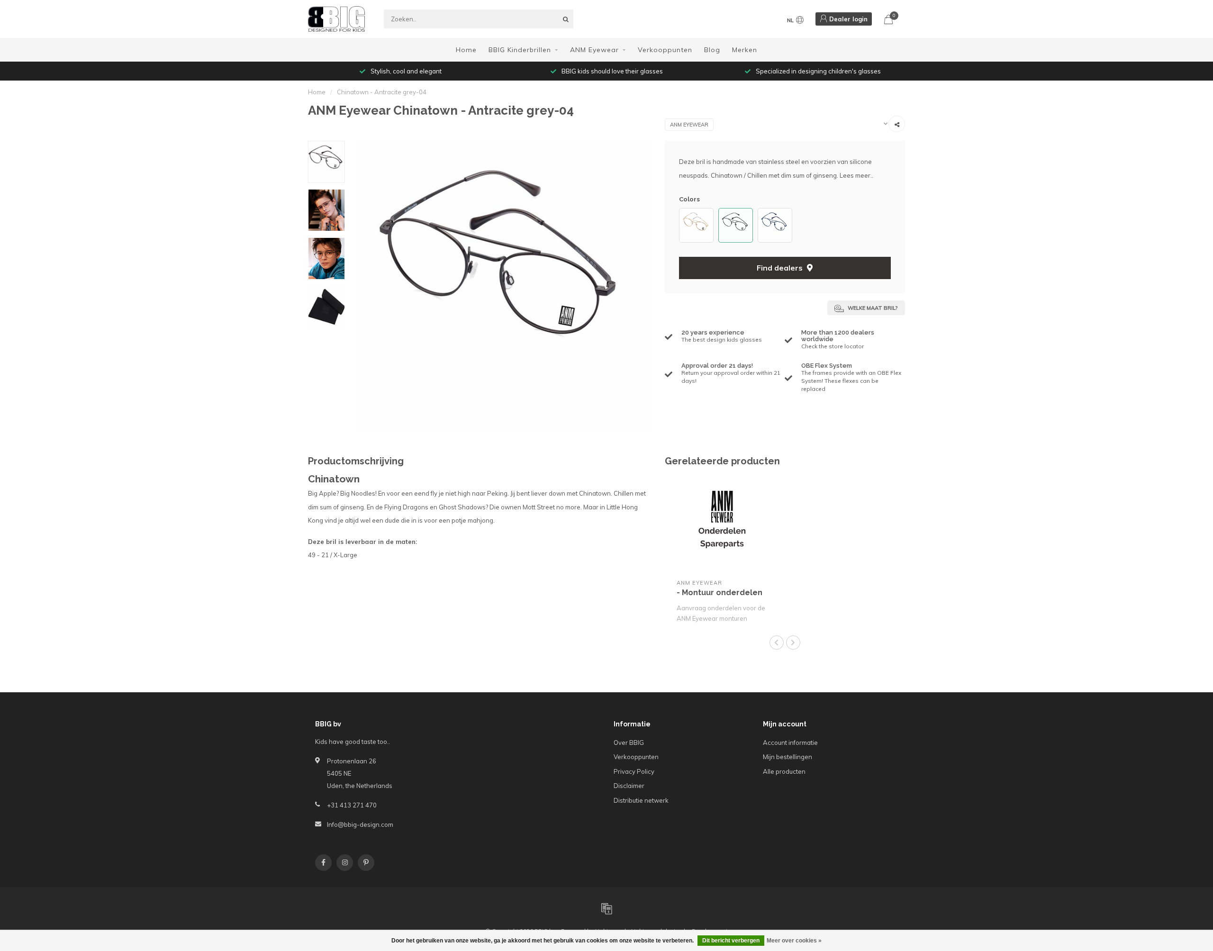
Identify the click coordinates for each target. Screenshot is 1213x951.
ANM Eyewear (594, 49)
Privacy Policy (634, 771)
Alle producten (784, 771)
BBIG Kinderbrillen (520, 49)
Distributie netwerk (641, 800)
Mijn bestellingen (787, 757)
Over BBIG (629, 742)
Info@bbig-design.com (360, 824)
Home (466, 49)
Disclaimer (629, 785)
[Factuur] (606, 908)
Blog (712, 49)
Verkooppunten (665, 49)
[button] (683, 225)
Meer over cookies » (794, 940)
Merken (744, 49)
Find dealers (781, 267)
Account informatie (790, 742)
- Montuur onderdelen (719, 592)
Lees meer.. (856, 175)
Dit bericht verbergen (731, 940)
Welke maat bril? (872, 308)
